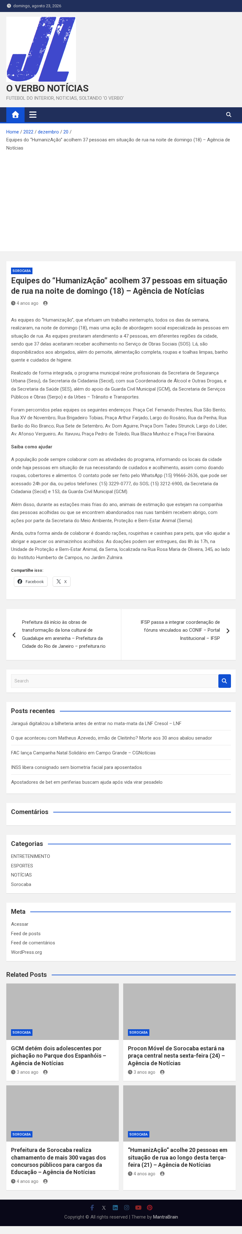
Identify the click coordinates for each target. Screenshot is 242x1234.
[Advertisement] (121, 199)
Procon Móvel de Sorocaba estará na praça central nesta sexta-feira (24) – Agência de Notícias (176, 1055)
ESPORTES (22, 866)
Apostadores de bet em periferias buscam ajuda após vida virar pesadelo (87, 782)
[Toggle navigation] (33, 114)
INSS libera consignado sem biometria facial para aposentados (76, 767)
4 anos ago (27, 303)
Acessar (19, 924)
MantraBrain (165, 1217)
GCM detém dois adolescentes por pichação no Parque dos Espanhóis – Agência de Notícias (58, 1055)
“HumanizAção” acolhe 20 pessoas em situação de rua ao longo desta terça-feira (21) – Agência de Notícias (178, 1157)
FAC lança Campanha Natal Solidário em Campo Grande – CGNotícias (83, 753)
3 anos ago (27, 1072)
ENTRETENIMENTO (30, 856)
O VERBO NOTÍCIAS (47, 88)
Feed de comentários (33, 943)
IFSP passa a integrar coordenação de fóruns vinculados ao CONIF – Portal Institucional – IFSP (180, 630)
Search (224, 681)
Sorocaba (22, 271)
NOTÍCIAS (21, 875)
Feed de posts (26, 933)
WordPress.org (26, 952)
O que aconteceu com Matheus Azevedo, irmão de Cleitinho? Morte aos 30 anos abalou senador (111, 738)
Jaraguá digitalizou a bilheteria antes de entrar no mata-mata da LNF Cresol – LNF (96, 723)
